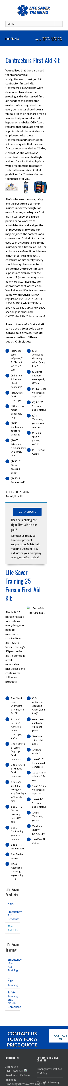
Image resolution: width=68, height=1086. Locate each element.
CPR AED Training (13, 981)
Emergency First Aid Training (49, 1071)
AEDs (11, 904)
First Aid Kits (13, 928)
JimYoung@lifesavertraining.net (25, 1083)
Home (45, 37)
